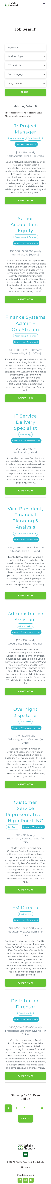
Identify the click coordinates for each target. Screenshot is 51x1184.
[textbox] (23, 56)
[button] (25, 1154)
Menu (44, 3)
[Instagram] (25, 1180)
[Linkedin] (20, 1180)
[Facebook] (31, 1180)
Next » (25, 1118)
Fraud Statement (25, 1175)
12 (42, 1108)
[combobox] (25, 56)
